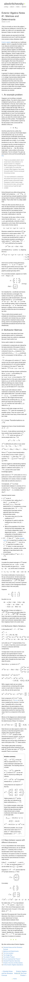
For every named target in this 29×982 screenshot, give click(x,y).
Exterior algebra (6, 42)
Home (14, 979)
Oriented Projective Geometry (11, 961)
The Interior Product (9, 957)
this (3, 156)
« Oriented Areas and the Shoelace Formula (7, 973)
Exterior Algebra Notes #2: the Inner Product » (20, 973)
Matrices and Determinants (11, 951)
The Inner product (8, 953)
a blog (6, 7)
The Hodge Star (7, 955)
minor (16, 700)
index (18, 7)
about (12, 7)
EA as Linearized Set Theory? (11, 959)
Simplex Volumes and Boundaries (13, 963)
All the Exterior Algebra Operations (13, 965)
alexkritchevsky (14, 3)
